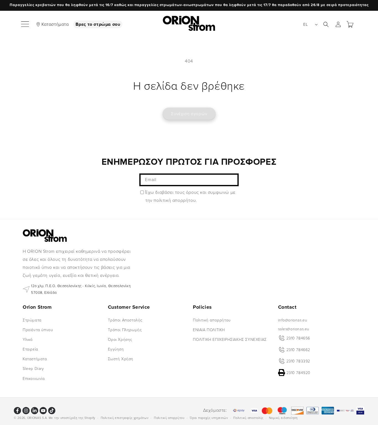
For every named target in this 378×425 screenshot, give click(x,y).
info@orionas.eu (292, 320)
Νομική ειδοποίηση (283, 417)
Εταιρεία (30, 349)
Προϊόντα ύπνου (38, 329)
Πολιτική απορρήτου (212, 320)
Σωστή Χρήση (121, 359)
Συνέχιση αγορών (189, 113)
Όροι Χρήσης (120, 339)
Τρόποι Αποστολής (125, 320)
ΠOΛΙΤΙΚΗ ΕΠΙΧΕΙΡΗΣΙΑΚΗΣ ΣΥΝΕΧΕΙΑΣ (230, 339)
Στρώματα (32, 320)
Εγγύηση (116, 349)
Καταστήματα (55, 24)
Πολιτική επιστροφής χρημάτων (125, 417)
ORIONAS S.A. (37, 418)
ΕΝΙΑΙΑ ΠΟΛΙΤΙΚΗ (209, 329)
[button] (25, 24)
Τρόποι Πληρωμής (125, 329)
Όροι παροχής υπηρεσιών (209, 417)
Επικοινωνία (34, 378)
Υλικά (28, 339)
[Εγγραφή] (232, 179)
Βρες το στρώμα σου (98, 24)
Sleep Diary (33, 368)
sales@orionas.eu (294, 328)
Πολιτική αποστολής (248, 417)
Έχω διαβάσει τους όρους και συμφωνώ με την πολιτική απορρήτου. (190, 196)
